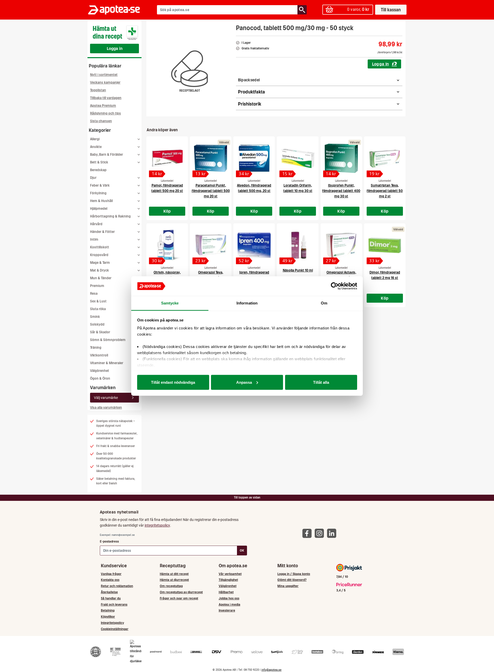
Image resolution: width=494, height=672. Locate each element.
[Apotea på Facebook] (308, 533)
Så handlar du (111, 598)
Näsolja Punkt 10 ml (298, 270)
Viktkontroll (99, 355)
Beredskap (98, 170)
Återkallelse (109, 592)
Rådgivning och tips (105, 113)
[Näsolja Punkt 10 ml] (297, 245)
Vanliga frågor (111, 574)
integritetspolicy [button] (157, 525)
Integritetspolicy (112, 623)
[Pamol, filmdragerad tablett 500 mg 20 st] (167, 158)
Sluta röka (98, 309)
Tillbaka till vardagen (105, 98)
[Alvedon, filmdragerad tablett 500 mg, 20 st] (254, 158)
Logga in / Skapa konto (293, 574)
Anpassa (244, 382)
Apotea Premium (103, 105)
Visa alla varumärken (106, 407)
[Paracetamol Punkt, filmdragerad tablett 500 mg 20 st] (210, 158)
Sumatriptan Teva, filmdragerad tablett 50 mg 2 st (385, 190)
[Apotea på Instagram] (320, 533)
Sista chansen (101, 121)
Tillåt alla (321, 382)
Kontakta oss (110, 580)
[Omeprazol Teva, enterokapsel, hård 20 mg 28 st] (210, 245)
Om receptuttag (171, 586)
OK (242, 550)
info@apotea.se (271, 669)
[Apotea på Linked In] (333, 533)
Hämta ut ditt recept (174, 574)
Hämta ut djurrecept (174, 580)
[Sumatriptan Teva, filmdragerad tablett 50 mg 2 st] (384, 158)
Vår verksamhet (230, 574)
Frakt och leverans (114, 604)
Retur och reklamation (117, 586)
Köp (167, 211)
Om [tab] (324, 303)
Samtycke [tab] (170, 303)
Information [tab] (247, 303)
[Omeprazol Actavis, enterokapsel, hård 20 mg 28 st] (341, 245)
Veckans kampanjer (105, 82)
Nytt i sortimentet (104, 75)
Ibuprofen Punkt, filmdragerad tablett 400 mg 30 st (341, 190)
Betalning (107, 610)
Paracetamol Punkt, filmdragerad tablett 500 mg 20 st (211, 190)
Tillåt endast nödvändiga (173, 382)
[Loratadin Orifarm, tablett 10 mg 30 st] (297, 158)
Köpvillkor (108, 616)
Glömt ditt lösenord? (291, 580)
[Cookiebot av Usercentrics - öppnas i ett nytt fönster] (334, 286)
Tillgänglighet (228, 580)
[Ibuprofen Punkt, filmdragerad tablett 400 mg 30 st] (341, 158)
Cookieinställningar (114, 629)
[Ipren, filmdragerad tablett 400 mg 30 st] (254, 245)
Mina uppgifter (287, 586)
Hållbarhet (226, 592)
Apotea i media (229, 604)
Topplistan (98, 90)
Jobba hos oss (229, 598)
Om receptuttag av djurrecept (181, 592)
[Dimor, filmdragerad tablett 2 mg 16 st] (384, 245)
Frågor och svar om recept (179, 598)
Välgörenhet (99, 371)
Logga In (380, 63)
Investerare (227, 610)
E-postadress (109, 541)
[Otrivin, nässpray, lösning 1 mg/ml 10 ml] (167, 245)
